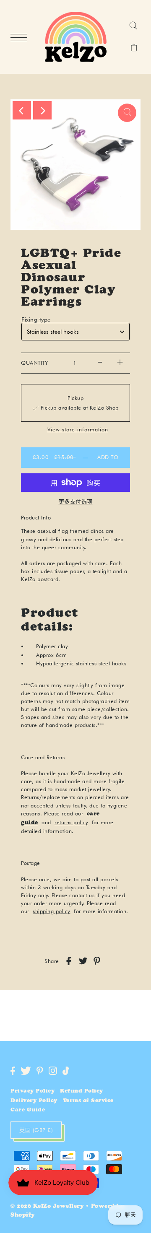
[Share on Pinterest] (97, 961)
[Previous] (22, 110)
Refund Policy (81, 1091)
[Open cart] (134, 48)
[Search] (133, 26)
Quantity (34, 363)
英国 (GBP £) (36, 1130)
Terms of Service (88, 1101)
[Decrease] (100, 363)
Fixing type (36, 319)
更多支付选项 (76, 501)
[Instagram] (53, 1071)
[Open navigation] (20, 37)
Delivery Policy (33, 1101)
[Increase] (120, 363)
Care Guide (27, 1110)
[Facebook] (12, 1071)
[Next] (42, 110)
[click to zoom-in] (127, 113)
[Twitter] (26, 1071)
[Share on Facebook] (69, 961)
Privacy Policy (32, 1091)
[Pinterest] (39, 1071)
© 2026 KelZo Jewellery (46, 1207)
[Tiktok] (65, 1071)
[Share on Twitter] (83, 961)
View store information (77, 430)
